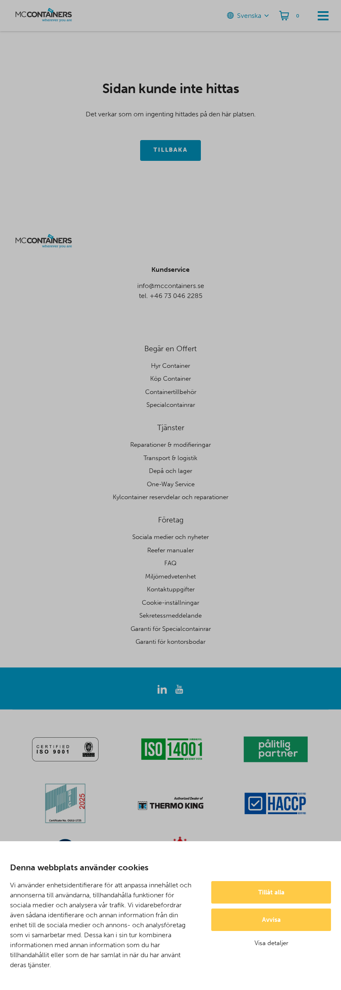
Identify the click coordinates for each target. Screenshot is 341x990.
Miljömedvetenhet (170, 576)
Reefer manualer (170, 550)
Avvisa (271, 920)
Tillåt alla (271, 892)
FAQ (170, 563)
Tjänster (170, 427)
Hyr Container (170, 365)
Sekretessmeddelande (170, 615)
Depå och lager (170, 471)
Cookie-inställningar (170, 602)
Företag (170, 520)
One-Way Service (171, 484)
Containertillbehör (170, 392)
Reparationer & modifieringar (170, 444)
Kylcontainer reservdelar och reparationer (170, 497)
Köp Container (170, 378)
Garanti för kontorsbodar (170, 641)
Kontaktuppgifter (171, 589)
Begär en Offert (170, 348)
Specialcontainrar (170, 405)
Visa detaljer (271, 943)
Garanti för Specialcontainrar (171, 629)
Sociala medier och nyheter (170, 537)
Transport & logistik (170, 458)
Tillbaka (170, 149)
